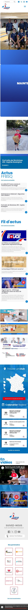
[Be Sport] (19, 571)
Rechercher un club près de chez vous (14, 398)
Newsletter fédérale (15, 536)
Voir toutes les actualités (7, 180)
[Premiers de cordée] (19, 561)
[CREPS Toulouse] (9, 552)
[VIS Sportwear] (9, 561)
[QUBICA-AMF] (9, 571)
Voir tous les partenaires (14, 598)
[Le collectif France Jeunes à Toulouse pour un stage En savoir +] (14, 38)
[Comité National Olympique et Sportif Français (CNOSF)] (14, 590)
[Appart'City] (9, 581)
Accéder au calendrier (14, 450)
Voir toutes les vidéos (20, 462)
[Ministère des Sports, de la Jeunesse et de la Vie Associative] (19, 581)
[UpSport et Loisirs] (19, 552)
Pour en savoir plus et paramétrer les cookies (16, 608)
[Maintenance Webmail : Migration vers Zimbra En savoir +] (14, 91)
